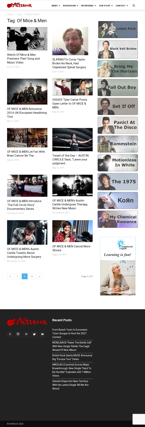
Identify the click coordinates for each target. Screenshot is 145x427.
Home (10, 14)
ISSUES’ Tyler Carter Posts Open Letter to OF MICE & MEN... (69, 103)
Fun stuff (104, 5)
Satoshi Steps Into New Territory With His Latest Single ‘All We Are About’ (70, 385)
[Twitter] (34, 334)
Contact (121, 5)
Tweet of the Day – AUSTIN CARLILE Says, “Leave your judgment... (70, 159)
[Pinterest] (26, 334)
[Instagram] (18, 334)
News (54, 5)
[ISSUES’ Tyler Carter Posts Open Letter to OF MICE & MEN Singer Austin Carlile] (72, 87)
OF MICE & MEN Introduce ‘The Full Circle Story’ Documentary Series (24, 205)
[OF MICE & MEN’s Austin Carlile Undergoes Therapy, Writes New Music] (72, 185)
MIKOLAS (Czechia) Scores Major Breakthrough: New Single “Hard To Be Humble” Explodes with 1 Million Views (71, 370)
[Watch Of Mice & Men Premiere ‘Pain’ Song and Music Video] (27, 38)
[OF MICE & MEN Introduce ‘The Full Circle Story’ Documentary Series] (27, 186)
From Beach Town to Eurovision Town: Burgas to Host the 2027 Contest (69, 333)
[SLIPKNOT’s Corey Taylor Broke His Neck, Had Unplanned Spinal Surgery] (72, 41)
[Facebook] (10, 334)
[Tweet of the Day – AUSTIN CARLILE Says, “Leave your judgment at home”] (72, 139)
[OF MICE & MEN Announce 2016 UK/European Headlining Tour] (27, 92)
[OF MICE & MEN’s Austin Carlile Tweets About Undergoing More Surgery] (27, 232)
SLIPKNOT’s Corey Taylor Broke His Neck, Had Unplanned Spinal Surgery (69, 63)
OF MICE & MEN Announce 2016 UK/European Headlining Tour (27, 112)
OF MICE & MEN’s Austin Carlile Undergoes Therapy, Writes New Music (70, 204)
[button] (133, 5)
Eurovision (69, 5)
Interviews (87, 5)
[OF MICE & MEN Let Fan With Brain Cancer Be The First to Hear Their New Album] (27, 137)
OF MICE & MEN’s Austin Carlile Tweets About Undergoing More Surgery (24, 252)
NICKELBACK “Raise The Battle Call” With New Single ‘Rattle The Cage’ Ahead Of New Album (72, 346)
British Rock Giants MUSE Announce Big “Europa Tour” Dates (72, 357)
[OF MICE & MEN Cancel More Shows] (72, 231)
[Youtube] (42, 334)
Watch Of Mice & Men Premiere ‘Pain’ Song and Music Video (23, 58)
